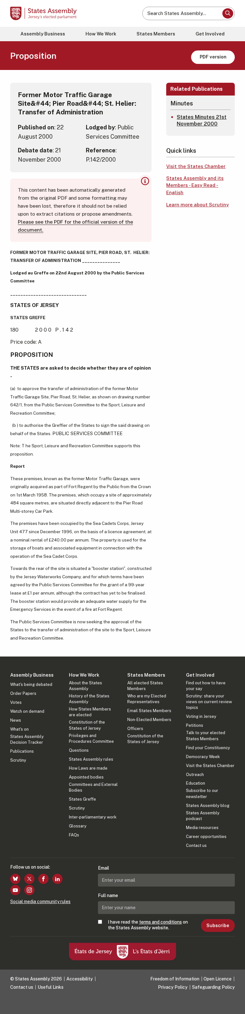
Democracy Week (203, 756)
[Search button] (227, 13)
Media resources (202, 827)
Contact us (196, 845)
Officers (135, 728)
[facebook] (43, 879)
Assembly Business (42, 33)
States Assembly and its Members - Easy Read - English (195, 185)
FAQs (74, 835)
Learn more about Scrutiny (197, 204)
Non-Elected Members (149, 719)
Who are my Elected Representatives (146, 699)
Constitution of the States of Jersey (87, 725)
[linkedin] (57, 879)
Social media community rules (40, 901)
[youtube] (15, 890)
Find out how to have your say (206, 685)
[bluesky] (15, 879)
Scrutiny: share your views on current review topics (209, 702)
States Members (156, 33)
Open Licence (218, 978)
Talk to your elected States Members (205, 735)
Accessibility (79, 978)
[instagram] (29, 890)
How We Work (100, 33)
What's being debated (31, 684)
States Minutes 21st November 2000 (201, 120)
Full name (108, 895)
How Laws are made (88, 768)
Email (103, 868)
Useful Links (50, 987)
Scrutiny (18, 760)
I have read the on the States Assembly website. (148, 924)
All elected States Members (145, 685)
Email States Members (149, 710)
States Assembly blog (207, 805)
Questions (79, 750)
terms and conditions (160, 922)
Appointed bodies (86, 777)
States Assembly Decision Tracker (27, 739)
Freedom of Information (174, 978)
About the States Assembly (85, 685)
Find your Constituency (208, 747)
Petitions (194, 725)
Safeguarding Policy (213, 987)
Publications (22, 751)
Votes (16, 702)
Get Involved (210, 33)
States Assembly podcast (202, 815)
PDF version (213, 56)
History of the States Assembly (89, 699)
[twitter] (29, 879)
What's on (19, 729)
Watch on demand (27, 711)
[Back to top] (234, 1003)
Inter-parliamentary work (92, 817)
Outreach (195, 774)
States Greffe (82, 799)
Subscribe (217, 925)
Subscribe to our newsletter (202, 793)
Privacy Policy (173, 987)
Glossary (77, 826)
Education (195, 783)
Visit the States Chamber (196, 166)
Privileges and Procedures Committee (91, 738)
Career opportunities (206, 836)
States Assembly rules (91, 759)
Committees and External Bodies (93, 787)
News (15, 720)
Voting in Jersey (201, 716)
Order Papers (23, 693)
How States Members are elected (90, 712)
